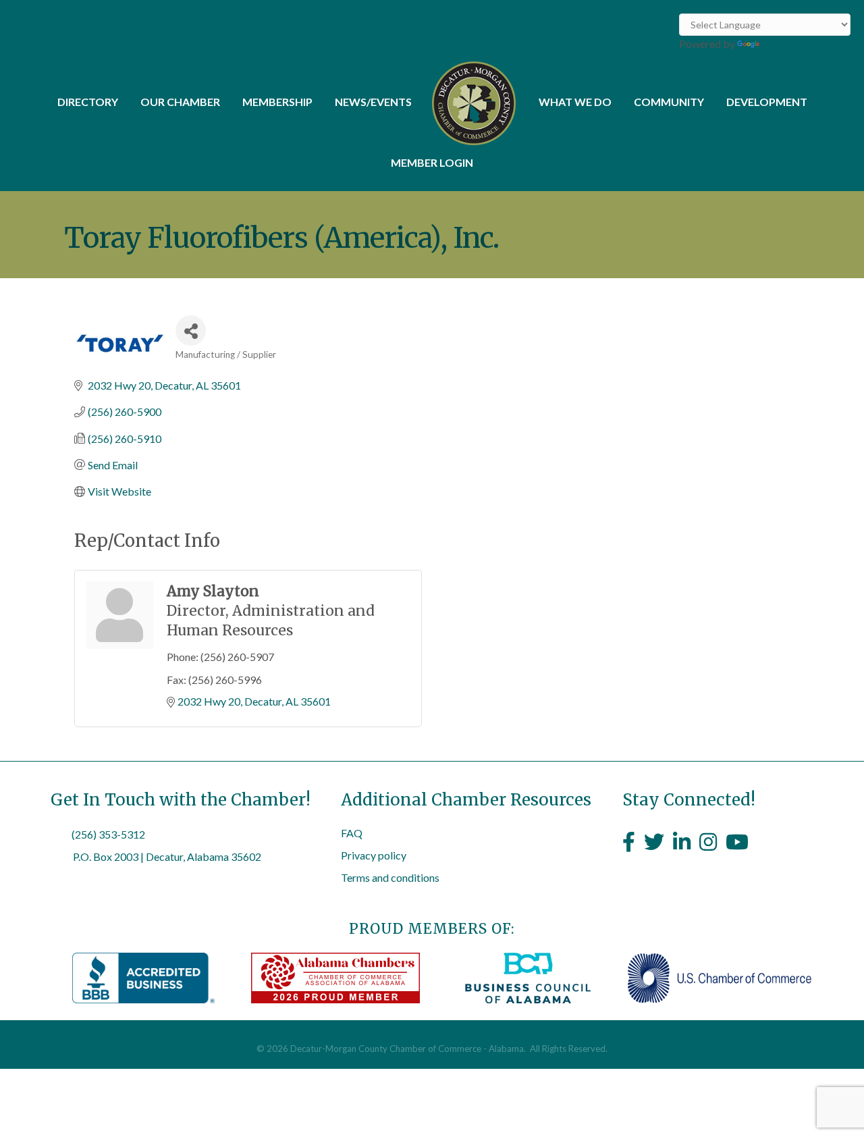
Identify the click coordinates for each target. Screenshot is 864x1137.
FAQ (351, 832)
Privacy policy (373, 855)
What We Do (575, 101)
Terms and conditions (390, 877)
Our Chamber (180, 101)
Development (766, 101)
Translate (784, 43)
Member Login (432, 162)
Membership (277, 101)
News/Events (373, 101)
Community (669, 101)
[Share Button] (191, 330)
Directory (87, 101)
